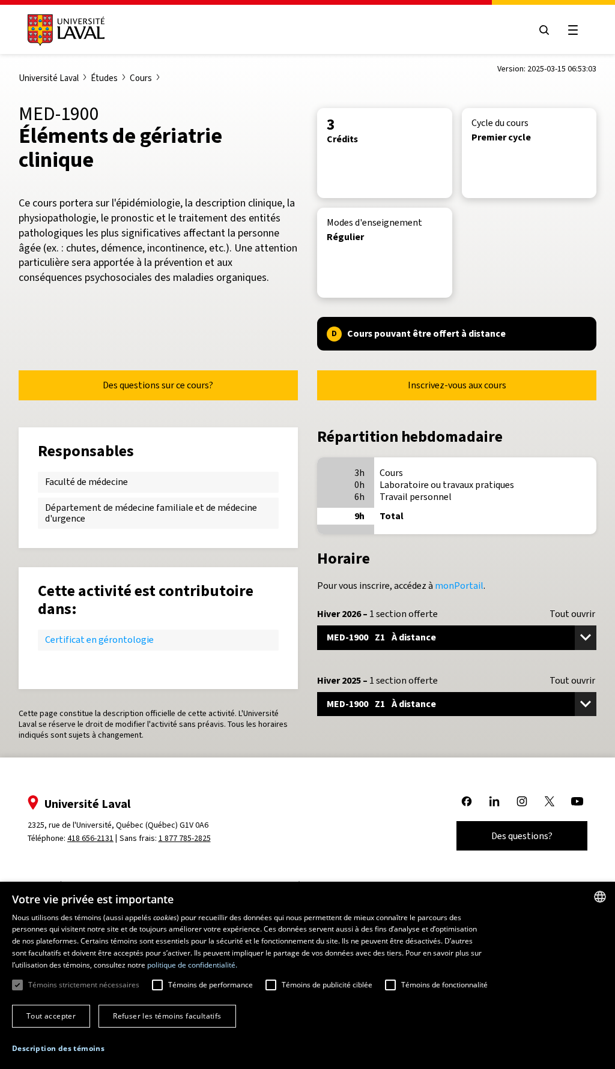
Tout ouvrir (572, 614)
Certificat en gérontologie (99, 639)
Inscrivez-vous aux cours (457, 385)
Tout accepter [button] (51, 1016)
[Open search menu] (544, 30)
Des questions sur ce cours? (158, 385)
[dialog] (307, 975)
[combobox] (600, 897)
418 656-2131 (90, 838)
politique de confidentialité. (192, 965)
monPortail (459, 585)
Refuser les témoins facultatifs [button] (167, 1016)
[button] (58, 1049)
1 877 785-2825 (185, 838)
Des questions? (522, 836)
